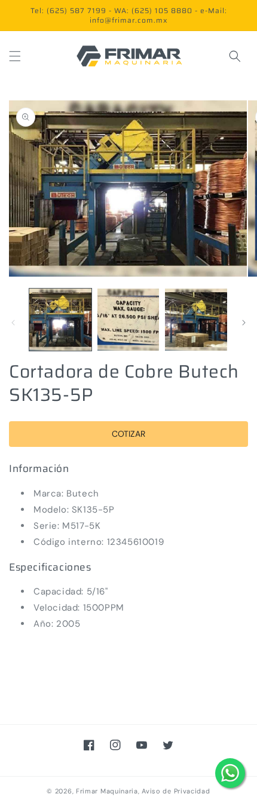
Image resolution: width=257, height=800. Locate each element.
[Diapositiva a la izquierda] (13, 322)
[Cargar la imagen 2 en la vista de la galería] (128, 320)
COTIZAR (128, 433)
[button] (15, 56)
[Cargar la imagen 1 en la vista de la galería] (60, 320)
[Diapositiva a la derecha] (244, 322)
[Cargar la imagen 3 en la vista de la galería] (196, 320)
